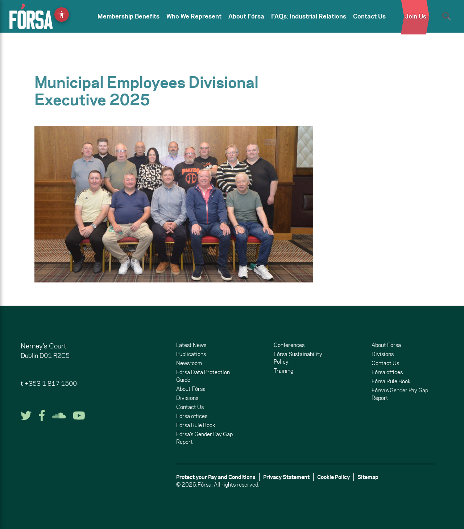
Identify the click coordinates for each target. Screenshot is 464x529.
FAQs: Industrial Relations (308, 16)
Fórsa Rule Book (195, 425)
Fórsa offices (191, 416)
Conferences (289, 345)
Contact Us (369, 16)
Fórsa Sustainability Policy (298, 357)
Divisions (187, 398)
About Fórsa (246, 16)
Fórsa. (205, 484)
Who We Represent (193, 16)
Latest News (191, 345)
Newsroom (189, 363)
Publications (191, 354)
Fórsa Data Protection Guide (203, 376)
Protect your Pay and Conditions (216, 477)
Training (283, 371)
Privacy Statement (286, 477)
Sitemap (367, 477)
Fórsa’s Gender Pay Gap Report (204, 438)
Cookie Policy (333, 477)
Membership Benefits (129, 16)
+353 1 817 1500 (51, 383)
